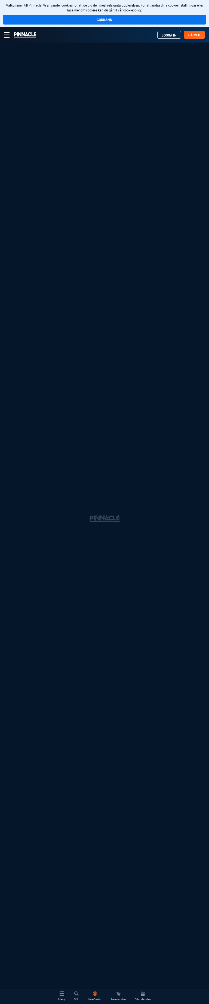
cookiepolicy (132, 10)
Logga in (169, 35)
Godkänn (104, 19)
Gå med (194, 35)
